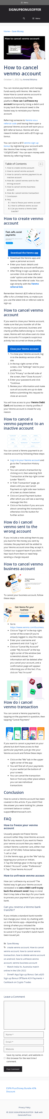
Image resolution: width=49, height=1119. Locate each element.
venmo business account (25, 962)
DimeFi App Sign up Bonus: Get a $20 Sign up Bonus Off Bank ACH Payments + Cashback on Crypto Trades (24, 978)
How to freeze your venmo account (25, 202)
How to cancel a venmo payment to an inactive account (24, 176)
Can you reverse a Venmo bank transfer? (24, 210)
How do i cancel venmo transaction (23, 193)
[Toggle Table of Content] (39, 164)
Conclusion (12, 196)
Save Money (18, 31)
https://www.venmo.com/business (27, 627)
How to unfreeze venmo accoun (24, 205)
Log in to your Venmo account (25, 460)
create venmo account (18, 947)
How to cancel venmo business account (21, 188)
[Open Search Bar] (24, 18)
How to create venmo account (20, 168)
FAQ (9, 199)
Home (7, 31)
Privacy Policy (24, 1107)
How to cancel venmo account (20, 171)
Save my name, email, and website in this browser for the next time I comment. (25, 1058)
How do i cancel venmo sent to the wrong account (23, 182)
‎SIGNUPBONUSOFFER (25, 9)
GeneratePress (24, 1115)
